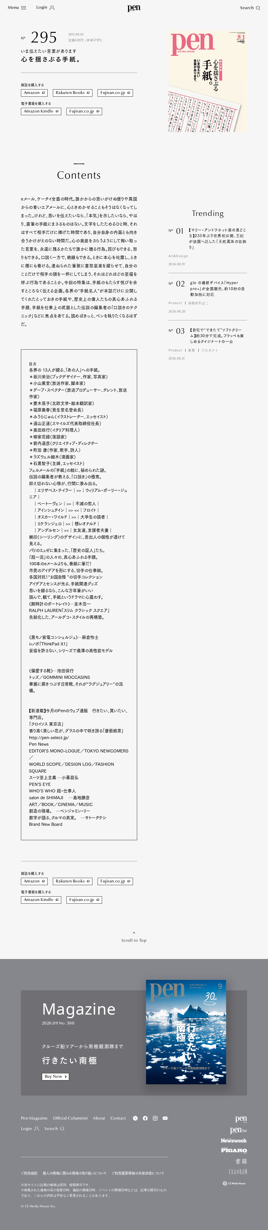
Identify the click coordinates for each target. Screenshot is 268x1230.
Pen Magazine (34, 1118)
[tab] (17, 8)
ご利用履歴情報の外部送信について (138, 1173)
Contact (118, 1118)
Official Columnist (70, 1118)
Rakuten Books (70, 93)
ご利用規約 (29, 1173)
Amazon (32, 93)
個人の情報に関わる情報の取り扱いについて (75, 1173)
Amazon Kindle (38, 111)
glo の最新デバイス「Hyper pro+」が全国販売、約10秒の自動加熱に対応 (217, 288)
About (99, 1118)
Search (51, 1129)
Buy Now (53, 1077)
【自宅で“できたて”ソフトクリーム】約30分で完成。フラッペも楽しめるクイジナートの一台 (217, 336)
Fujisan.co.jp (112, 93)
